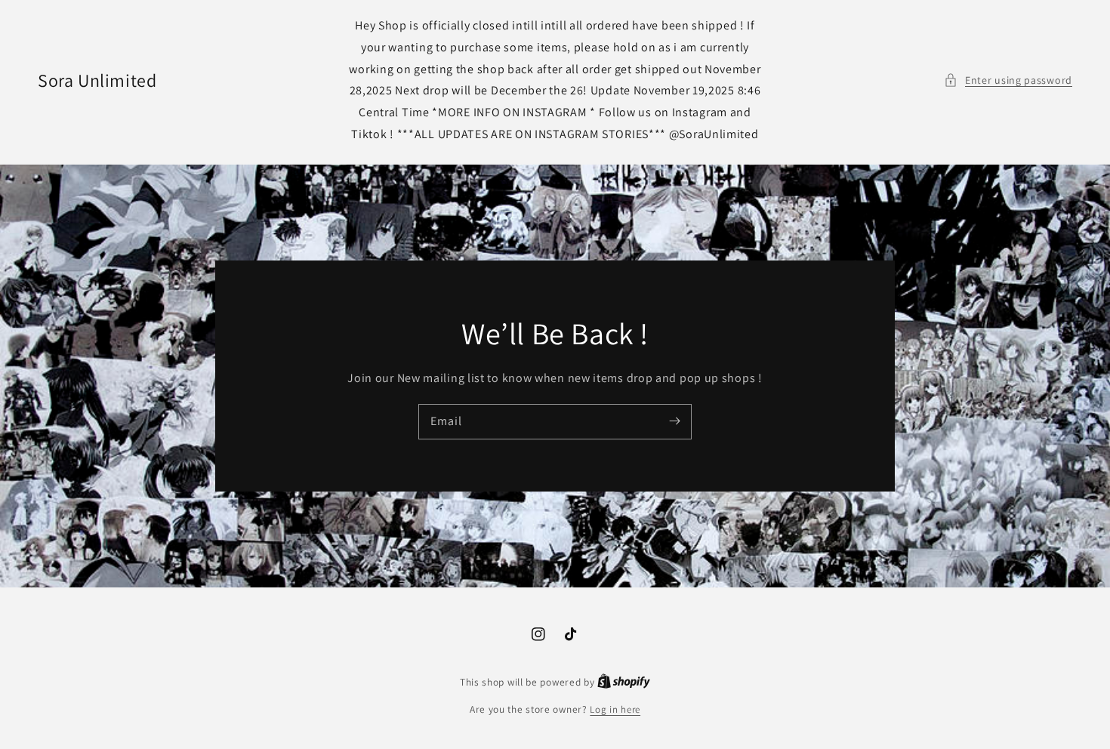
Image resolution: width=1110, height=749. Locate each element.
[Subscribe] (674, 421)
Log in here (615, 709)
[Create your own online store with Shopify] (623, 682)
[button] (1008, 80)
